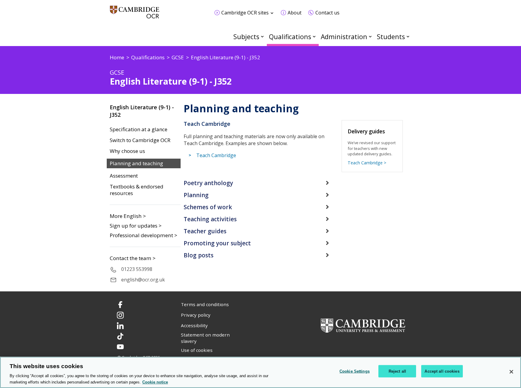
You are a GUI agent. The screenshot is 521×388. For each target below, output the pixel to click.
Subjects (246, 36)
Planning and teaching (136, 163)
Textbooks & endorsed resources (136, 190)
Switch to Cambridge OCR (140, 140)
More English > (128, 216)
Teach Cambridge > (367, 163)
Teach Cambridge (216, 155)
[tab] (260, 183)
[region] (260, 372)
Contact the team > (133, 258)
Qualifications (290, 36)
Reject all (397, 371)
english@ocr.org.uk (143, 279)
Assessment (124, 175)
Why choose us (127, 151)
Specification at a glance (138, 129)
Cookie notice (155, 382)
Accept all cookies (442, 371)
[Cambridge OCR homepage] (134, 15)
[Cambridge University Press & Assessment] (363, 325)
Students (391, 36)
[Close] (511, 371)
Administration (344, 36)
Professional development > (143, 235)
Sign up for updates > (136, 225)
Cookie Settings (354, 371)
